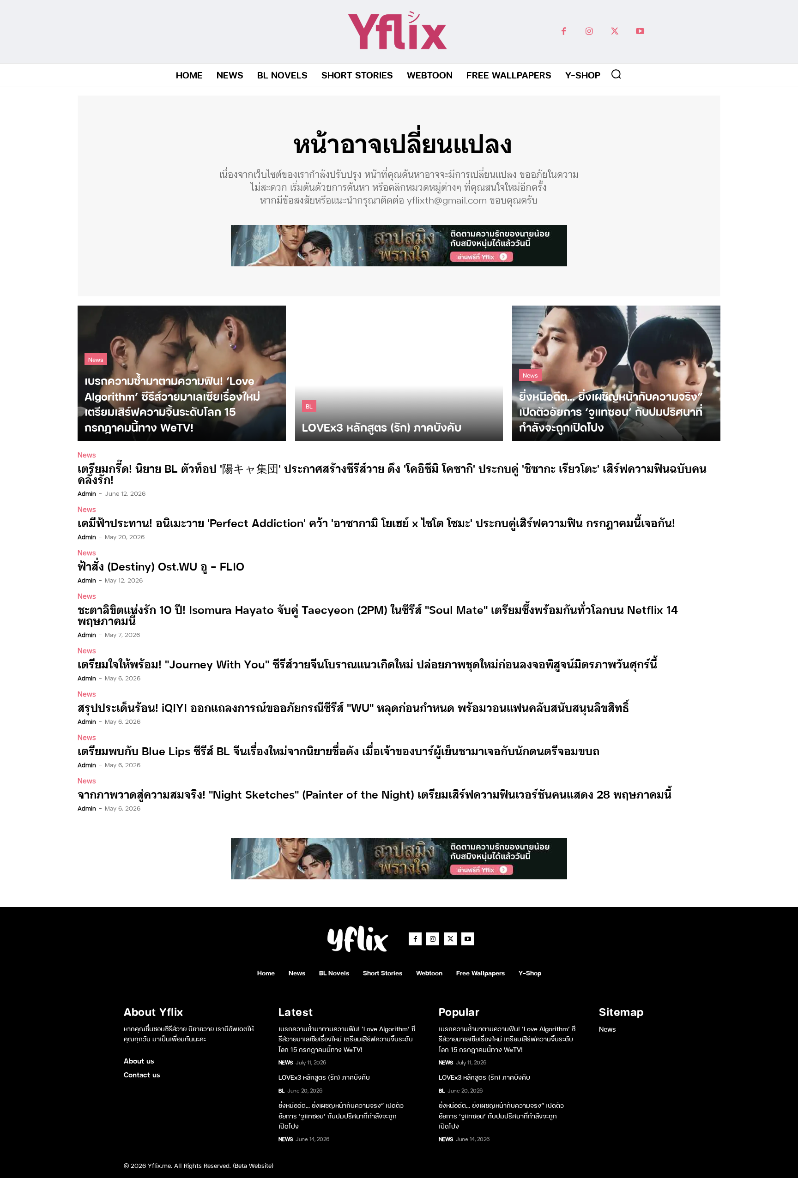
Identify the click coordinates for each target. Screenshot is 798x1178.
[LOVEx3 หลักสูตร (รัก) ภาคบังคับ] (399, 373)
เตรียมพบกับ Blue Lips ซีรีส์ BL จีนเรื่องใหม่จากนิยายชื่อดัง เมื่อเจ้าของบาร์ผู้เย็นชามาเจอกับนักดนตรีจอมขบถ (338, 750)
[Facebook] (563, 31)
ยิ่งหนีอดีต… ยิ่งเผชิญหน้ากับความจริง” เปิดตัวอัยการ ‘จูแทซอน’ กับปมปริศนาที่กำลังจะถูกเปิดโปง (341, 1115)
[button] (616, 74)
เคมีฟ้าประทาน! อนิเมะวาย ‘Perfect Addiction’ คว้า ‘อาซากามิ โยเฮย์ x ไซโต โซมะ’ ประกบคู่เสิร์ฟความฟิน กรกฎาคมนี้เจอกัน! (376, 522)
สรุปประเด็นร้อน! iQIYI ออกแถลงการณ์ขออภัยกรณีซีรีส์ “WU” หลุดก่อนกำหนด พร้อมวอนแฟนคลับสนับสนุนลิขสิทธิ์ (353, 706)
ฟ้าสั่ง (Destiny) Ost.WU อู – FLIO (161, 565)
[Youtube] (639, 31)
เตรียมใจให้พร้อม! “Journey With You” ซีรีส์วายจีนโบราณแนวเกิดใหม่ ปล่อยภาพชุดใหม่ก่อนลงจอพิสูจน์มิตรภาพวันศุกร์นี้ (367, 663)
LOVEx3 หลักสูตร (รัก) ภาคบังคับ (324, 1076)
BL (309, 405)
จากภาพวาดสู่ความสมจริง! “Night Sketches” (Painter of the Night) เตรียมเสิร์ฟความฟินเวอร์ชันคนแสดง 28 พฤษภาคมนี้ (374, 793)
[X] (614, 31)
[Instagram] (589, 31)
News (95, 359)
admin (87, 493)
